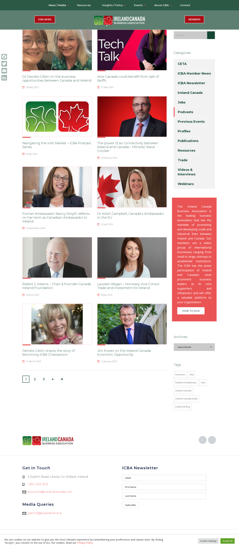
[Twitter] (4, 63)
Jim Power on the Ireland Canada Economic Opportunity (124, 353)
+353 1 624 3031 (38, 484)
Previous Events (191, 122)
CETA (182, 64)
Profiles (184, 131)
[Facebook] (4, 56)
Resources (84, 5)
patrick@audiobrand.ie (45, 513)
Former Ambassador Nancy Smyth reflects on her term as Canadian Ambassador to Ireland (56, 217)
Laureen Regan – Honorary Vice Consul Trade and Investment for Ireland (128, 286)
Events (138, 5)
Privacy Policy (85, 542)
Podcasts (185, 112)
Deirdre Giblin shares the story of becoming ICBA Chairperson (48, 353)
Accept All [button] (228, 540)
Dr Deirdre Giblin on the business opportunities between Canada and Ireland (56, 78)
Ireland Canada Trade (186, 398)
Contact (185, 5)
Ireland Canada (190, 93)
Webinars (186, 184)
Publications (188, 141)
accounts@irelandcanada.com (50, 491)
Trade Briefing (182, 406)
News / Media (57, 5)
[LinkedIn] (4, 77)
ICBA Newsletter (191, 83)
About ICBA (161, 5)
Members (194, 19)
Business (180, 374)
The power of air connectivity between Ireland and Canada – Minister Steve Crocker (127, 147)
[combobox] (194, 347)
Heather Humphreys (186, 382)
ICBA (203, 382)
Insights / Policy (112, 5)
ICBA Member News (194, 73)
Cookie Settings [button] (208, 540)
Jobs (181, 102)
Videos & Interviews (186, 172)
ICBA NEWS (44, 19)
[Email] (4, 70)
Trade (183, 160)
